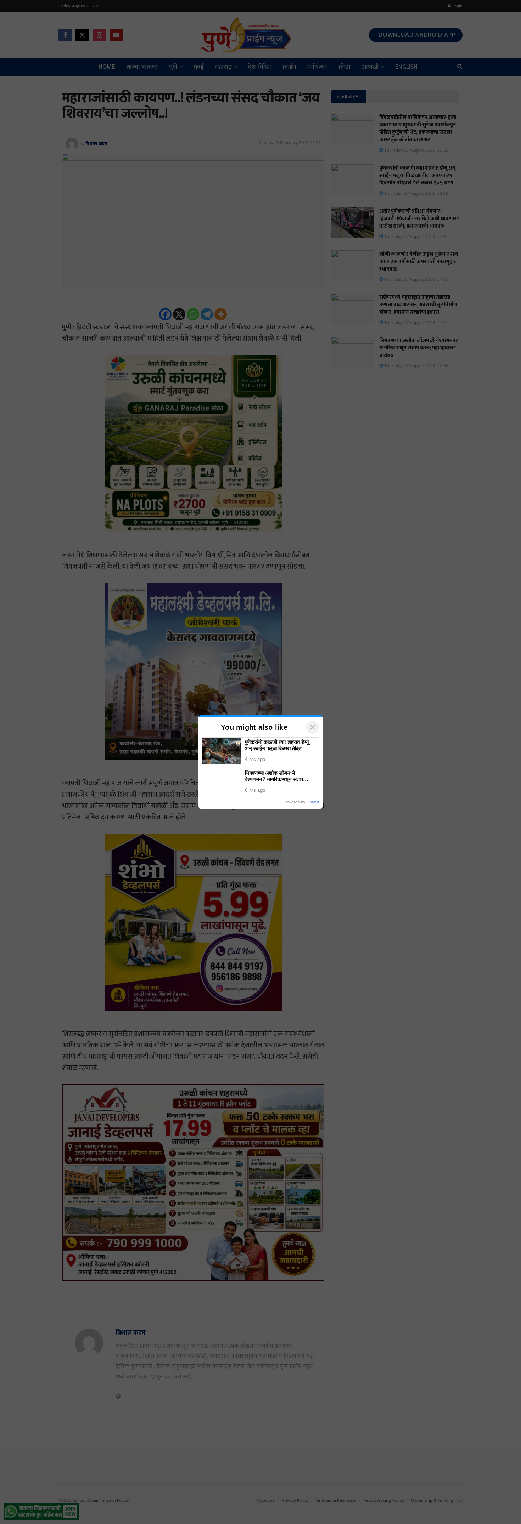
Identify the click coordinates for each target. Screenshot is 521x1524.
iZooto (313, 802)
